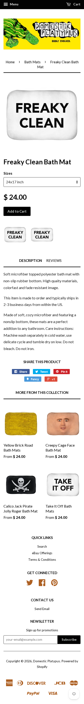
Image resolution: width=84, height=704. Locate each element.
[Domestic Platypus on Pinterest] (54, 584)
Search (42, 546)
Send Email (42, 609)
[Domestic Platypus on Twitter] (29, 584)
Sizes (8, 173)
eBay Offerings (42, 553)
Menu (13, 4)
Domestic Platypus (46, 661)
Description (30, 260)
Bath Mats (32, 62)
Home (10, 62)
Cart (76, 4)
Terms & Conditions (42, 559)
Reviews (54, 260)
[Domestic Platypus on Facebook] (42, 584)
